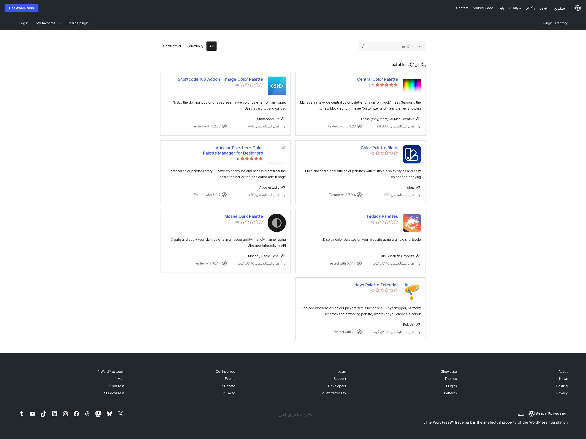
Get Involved (225, 371)
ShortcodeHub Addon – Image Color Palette (220, 79)
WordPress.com (111, 371)
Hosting (562, 386)
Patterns (450, 393)
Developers (337, 386)
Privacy (562, 393)
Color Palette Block (379, 147)
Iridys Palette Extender (376, 284)
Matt (119, 379)
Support (340, 379)
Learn (342, 371)
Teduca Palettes (382, 216)
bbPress (116, 386)
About (563, 371)
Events (230, 379)
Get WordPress (21, 8)
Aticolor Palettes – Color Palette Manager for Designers (233, 150)
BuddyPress (113, 393)
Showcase (449, 371)
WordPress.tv (334, 393)
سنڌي (520, 414)
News (563, 379)
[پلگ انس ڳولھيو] (363, 46)
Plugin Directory (555, 23)
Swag (229, 393)
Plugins (451, 386)
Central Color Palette (377, 79)
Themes (451, 379)
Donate (227, 386)
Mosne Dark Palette (244, 216)
